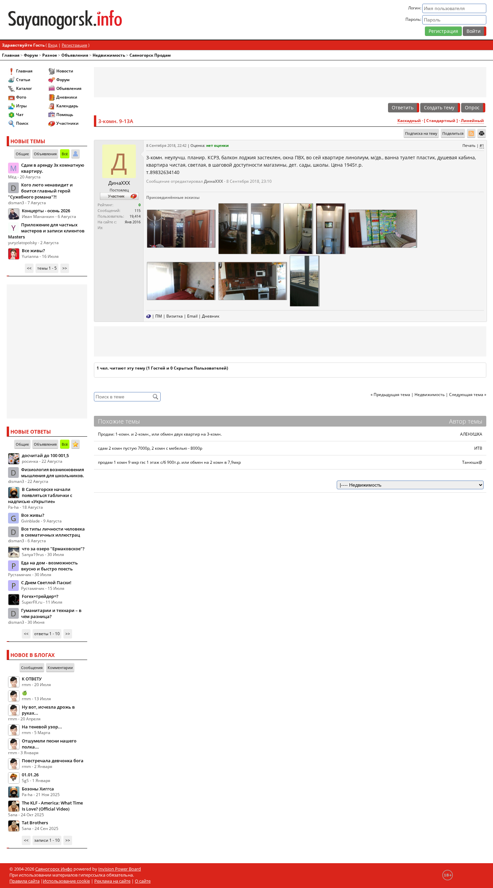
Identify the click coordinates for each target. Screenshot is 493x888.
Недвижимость (109, 55)
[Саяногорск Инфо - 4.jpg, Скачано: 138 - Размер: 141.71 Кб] (382, 228)
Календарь (67, 106)
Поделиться (452, 133)
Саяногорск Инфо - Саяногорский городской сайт (85, 20)
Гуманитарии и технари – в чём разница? (51, 613)
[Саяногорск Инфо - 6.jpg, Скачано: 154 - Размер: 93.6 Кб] (180, 228)
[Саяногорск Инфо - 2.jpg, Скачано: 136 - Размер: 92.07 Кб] (252, 280)
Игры (21, 106)
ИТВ (478, 448)
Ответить (403, 107)
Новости (64, 71)
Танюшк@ (472, 462)
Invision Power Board (119, 869)
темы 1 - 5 (47, 268)
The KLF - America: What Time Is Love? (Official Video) (52, 806)
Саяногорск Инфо (53, 869)
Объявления (74, 55)
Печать (469, 145)
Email (192, 316)
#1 (482, 145)
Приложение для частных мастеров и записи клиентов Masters (46, 231)
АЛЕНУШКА (471, 434)
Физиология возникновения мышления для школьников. (52, 472)
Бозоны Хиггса (38, 789)
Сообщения (32, 667)
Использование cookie (66, 881)
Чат (19, 114)
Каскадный (409, 120)
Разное (49, 55)
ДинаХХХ (119, 182)
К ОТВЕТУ (32, 679)
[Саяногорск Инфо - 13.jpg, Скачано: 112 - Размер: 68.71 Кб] (180, 280)
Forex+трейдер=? (40, 596)
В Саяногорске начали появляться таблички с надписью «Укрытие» (40, 495)
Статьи (23, 79)
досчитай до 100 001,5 (45, 455)
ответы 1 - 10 (47, 633)
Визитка (174, 316)
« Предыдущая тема (390, 394)
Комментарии (60, 667)
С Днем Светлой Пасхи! (46, 582)
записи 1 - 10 (47, 840)
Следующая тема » (467, 394)
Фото (21, 97)
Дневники (66, 97)
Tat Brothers (35, 823)
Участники (67, 123)
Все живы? (33, 250)
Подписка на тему (421, 133)
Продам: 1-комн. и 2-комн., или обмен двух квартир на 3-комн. (160, 434)
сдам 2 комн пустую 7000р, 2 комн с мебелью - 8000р (150, 448)
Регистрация (443, 31)
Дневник (210, 316)
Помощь (64, 114)
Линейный (472, 120)
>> (64, 268)
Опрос (472, 107)
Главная (10, 55)
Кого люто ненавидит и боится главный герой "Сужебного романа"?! (40, 191)
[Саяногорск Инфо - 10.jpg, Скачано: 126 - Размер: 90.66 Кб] (233, 228)
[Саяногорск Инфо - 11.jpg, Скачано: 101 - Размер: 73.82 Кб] (304, 280)
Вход (52, 45)
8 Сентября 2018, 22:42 (166, 145)
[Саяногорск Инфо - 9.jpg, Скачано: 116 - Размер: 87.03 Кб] (298, 228)
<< (29, 268)
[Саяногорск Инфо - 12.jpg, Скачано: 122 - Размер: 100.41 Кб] (265, 228)
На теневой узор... (42, 727)
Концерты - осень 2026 (46, 211)
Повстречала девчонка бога (53, 761)
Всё (65, 153)
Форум (31, 55)
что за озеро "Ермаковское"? (53, 549)
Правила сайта (24, 881)
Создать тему (439, 107)
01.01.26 (30, 775)
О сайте (143, 881)
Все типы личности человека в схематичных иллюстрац (53, 532)
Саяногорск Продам (150, 55)
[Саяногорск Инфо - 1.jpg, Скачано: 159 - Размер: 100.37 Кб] (330, 228)
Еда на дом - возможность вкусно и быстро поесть (49, 566)
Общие (22, 153)
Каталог (24, 88)
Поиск (22, 123)
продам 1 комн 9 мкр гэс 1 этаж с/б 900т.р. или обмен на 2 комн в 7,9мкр (169, 462)
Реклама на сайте (112, 881)
